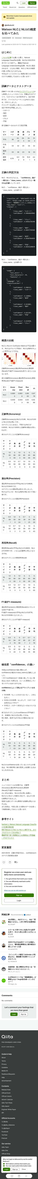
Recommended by (17, 915)
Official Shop (6, 1154)
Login (24, 3)
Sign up (15, 1169)
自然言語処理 (6, 38)
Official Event (32, 7)
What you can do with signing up (15, 890)
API (3, 1113)
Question (22, 7)
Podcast (4, 1138)
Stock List (12, 7)
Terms (4, 1061)
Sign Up (23, 1014)
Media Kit (5, 1071)
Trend (5, 7)
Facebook (5, 1131)
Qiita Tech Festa (7, 1103)
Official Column (7, 1096)
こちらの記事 (6, 57)
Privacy (4, 1064)
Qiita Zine (5, 1150)
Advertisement (6, 1081)
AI (13, 38)
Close (24, 1169)
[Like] (4, 862)
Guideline (5, 1067)
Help (3, 1077)
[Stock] (10, 862)
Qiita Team (5, 1147)
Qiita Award (5, 1106)
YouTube (4, 1135)
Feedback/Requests (8, 1074)
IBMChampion (27, 38)
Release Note (6, 1089)
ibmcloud (18, 38)
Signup (32, 3)
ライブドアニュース (26, 91)
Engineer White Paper (9, 1109)
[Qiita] (6, 2)
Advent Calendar (7, 1099)
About (4, 1057)
